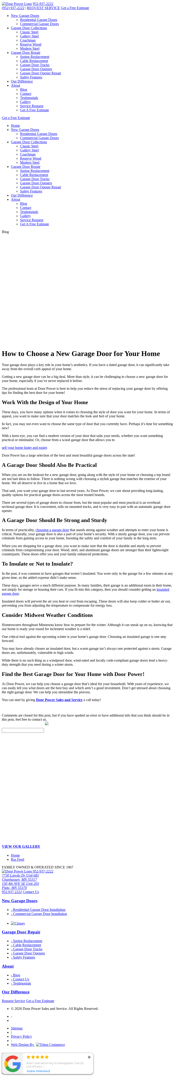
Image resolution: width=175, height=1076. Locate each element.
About (15, 85)
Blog (23, 89)
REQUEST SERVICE (43, 8)
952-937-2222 (43, 4)
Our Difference (22, 81)
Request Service (13, 1001)
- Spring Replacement (26, 941)
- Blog (15, 975)
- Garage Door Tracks (26, 949)
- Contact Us (20, 979)
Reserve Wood (30, 44)
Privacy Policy (21, 1036)
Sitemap (17, 1028)
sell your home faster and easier (24, 448)
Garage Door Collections (29, 28)
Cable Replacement (34, 61)
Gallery (25, 102)
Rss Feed (17, 859)
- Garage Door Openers (28, 953)
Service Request (31, 106)
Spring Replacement (34, 57)
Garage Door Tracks (34, 65)
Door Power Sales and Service (59, 700)
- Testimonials (21, 983)
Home (15, 125)
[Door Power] (17, 4)
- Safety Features (23, 957)
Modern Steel (29, 48)
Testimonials (29, 98)
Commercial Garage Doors (39, 24)
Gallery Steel (29, 36)
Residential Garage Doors (38, 20)
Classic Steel (29, 32)
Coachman (28, 40)
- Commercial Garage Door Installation (39, 914)
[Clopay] (18, 923)
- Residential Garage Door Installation (38, 910)
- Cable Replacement (26, 945)
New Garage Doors (25, 16)
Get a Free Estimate (75, 8)
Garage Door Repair (25, 53)
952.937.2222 (12, 892)
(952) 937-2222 (13, 8)
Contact (25, 94)
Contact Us (31, 892)
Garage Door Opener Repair (40, 73)
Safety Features (31, 77)
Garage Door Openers (36, 69)
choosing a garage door (52, 530)
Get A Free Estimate (34, 110)
